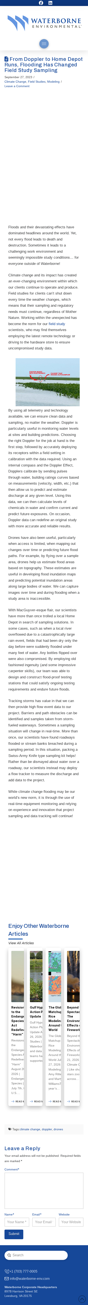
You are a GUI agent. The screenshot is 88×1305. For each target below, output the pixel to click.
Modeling (53, 81)
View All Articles (21, 943)
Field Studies (36, 81)
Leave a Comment (16, 86)
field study (57, 324)
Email (36, 1214)
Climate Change (15, 81)
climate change (30, 1129)
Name (9, 1214)
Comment (11, 1169)
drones (58, 1129)
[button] (44, 43)
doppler (47, 1129)
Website (64, 1214)
